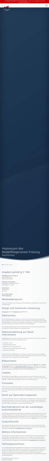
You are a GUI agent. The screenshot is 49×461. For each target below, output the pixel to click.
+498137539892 (9, 294)
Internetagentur (5, 311)
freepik (34, 364)
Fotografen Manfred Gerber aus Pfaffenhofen (23, 367)
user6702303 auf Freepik (21, 366)
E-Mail (37, 0)
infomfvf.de (8, 295)
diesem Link (34, 418)
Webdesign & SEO (17, 311)
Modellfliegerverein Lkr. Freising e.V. (24, 428)
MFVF (4, 264)
